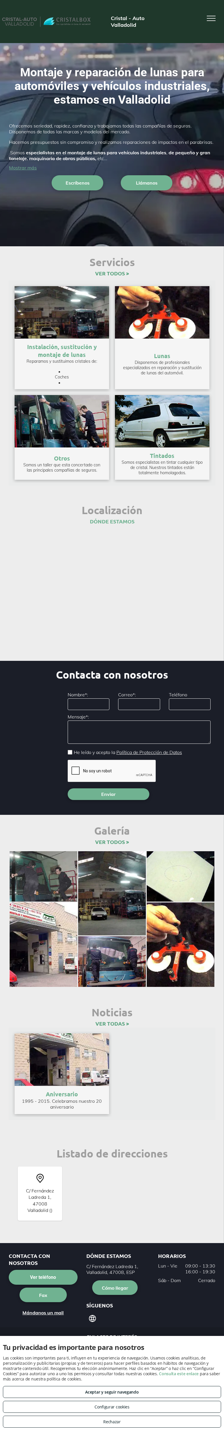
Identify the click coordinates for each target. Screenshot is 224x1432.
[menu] (211, 18)
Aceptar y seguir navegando (112, 1392)
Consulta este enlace (179, 1373)
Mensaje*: (78, 717)
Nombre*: (78, 695)
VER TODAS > (112, 1023)
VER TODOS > (112, 273)
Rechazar (112, 1421)
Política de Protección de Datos (149, 752)
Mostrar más (23, 168)
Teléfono (178, 695)
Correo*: (127, 695)
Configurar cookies (112, 1407)
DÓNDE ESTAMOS (112, 521)
